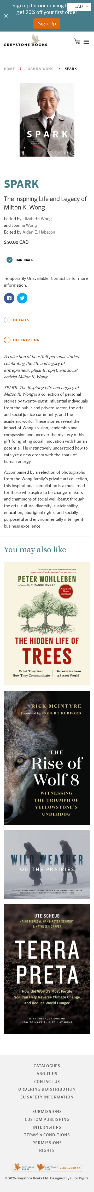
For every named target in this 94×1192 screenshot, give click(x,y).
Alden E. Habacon (38, 232)
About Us (47, 1074)
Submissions (47, 1112)
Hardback (24, 260)
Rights (47, 1151)
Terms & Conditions (47, 1135)
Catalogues (47, 1066)
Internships (47, 1127)
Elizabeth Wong (37, 219)
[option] (47, 121)
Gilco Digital (80, 1178)
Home (9, 69)
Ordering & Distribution (47, 1089)
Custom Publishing (47, 1120)
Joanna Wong (40, 69)
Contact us (60, 279)
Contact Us (47, 1082)
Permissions (47, 1143)
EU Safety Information (47, 1097)
